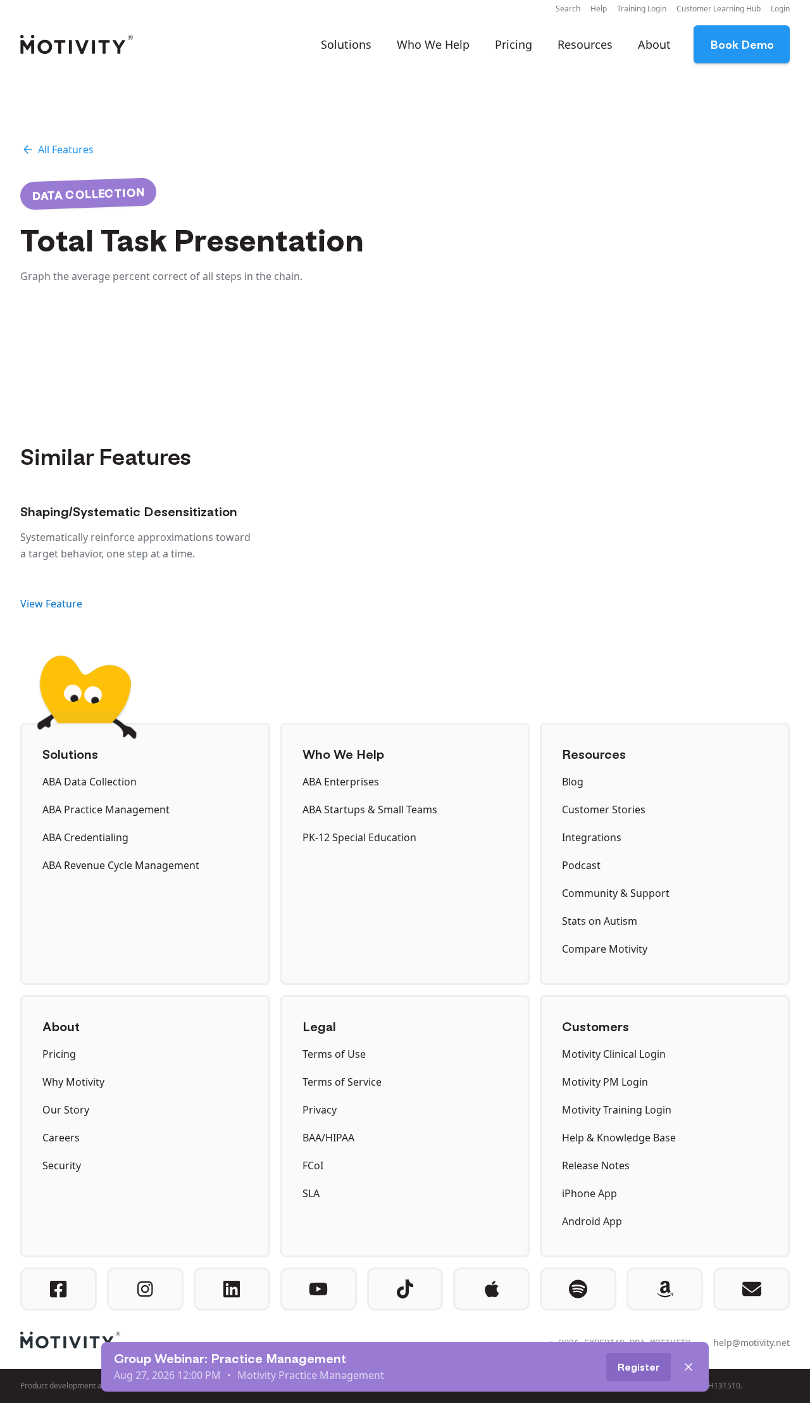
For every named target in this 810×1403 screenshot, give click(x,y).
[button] (568, 9)
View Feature (51, 604)
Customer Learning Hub (718, 8)
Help (598, 8)
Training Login (641, 8)
